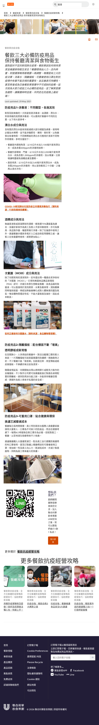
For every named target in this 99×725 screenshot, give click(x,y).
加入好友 (53, 540)
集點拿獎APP (60, 670)
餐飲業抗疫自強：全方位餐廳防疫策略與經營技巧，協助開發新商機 (13, 595)
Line (72, 674)
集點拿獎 (8, 673)
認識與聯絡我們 (11, 684)
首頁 (6, 644)
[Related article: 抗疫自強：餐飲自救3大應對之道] (37, 576)
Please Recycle (35, 661)
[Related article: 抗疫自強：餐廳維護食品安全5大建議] (61, 576)
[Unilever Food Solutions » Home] (10, 4)
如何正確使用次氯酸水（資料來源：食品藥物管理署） (31, 333)
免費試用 (8, 679)
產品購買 (8, 661)
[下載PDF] (89, 39)
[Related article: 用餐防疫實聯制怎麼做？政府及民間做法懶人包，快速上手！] (14, 576)
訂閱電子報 (32, 644)
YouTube (59, 674)
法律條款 (31, 667)
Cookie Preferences (37, 650)
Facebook (78, 670)
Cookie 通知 (33, 679)
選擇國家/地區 (34, 656)
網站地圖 (31, 684)
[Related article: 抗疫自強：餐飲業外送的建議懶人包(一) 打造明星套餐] (84, 576)
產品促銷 (8, 667)
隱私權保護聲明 (34, 673)
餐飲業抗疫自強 (12, 47)
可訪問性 (31, 690)
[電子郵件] (96, 39)
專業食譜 (8, 656)
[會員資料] (93, 4)
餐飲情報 (8, 650)
